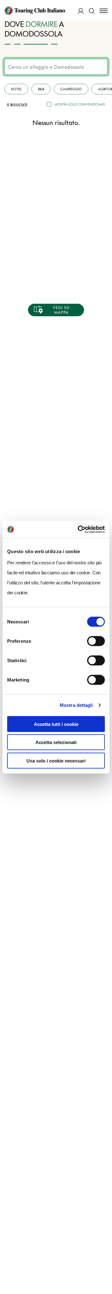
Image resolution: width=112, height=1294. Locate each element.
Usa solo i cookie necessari (56, 760)
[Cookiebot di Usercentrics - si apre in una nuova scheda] (79, 529)
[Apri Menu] (104, 11)
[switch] (96, 641)
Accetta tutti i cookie (56, 724)
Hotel (16, 89)
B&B (41, 89)
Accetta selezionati (56, 742)
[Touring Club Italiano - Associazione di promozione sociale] (34, 10)
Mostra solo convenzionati (79, 104)
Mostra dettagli (76, 705)
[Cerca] (92, 11)
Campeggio (71, 89)
